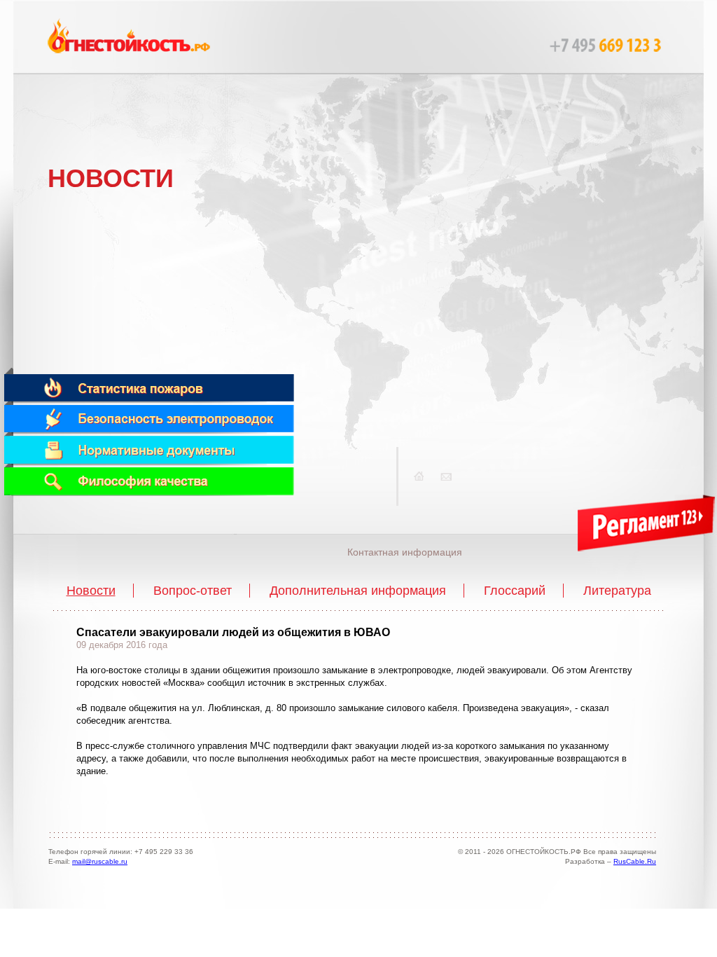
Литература (617, 591)
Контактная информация (404, 552)
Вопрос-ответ (192, 591)
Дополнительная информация (358, 591)
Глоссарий (514, 591)
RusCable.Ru (634, 861)
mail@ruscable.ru (99, 861)
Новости (91, 591)
